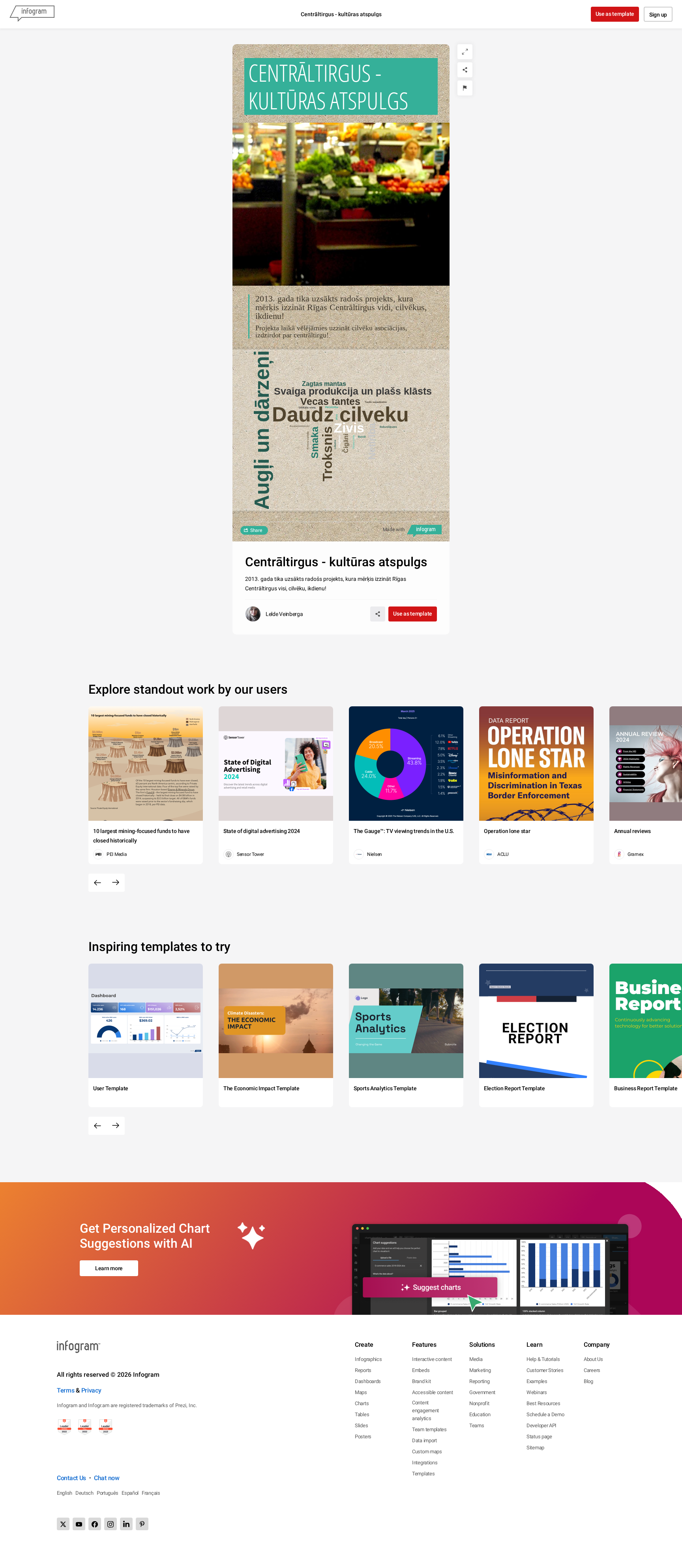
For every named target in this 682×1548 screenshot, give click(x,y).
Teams (476, 1425)
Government (482, 1392)
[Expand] (464, 51)
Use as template (615, 14)
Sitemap (535, 1448)
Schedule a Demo (545, 1414)
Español (130, 1493)
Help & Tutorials (543, 1359)
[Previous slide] (97, 882)
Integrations (424, 1463)
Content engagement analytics (425, 1410)
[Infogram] (31, 14)
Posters (363, 1436)
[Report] (464, 87)
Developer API (541, 1425)
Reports (363, 1370)
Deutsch (84, 1493)
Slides (361, 1425)
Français (151, 1493)
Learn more (109, 1268)
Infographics (368, 1359)
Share (256, 530)
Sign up (658, 14)
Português (107, 1493)
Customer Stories (544, 1370)
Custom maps (427, 1451)
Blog (588, 1381)
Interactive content (432, 1359)
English (64, 1493)
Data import (424, 1440)
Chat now (107, 1478)
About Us (593, 1359)
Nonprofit (479, 1403)
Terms (66, 1390)
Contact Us (71, 1478)
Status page (539, 1436)
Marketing (480, 1370)
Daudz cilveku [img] (340, 413)
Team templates (429, 1429)
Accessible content (432, 1392)
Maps (361, 1392)
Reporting (479, 1381)
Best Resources (543, 1403)
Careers (592, 1370)
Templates (423, 1474)
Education (479, 1414)
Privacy (91, 1390)
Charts (362, 1403)
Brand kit (421, 1381)
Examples (536, 1381)
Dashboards (368, 1381)
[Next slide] (115, 882)
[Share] (464, 69)
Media (476, 1359)
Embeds (420, 1370)
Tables (362, 1414)
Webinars (536, 1392)
